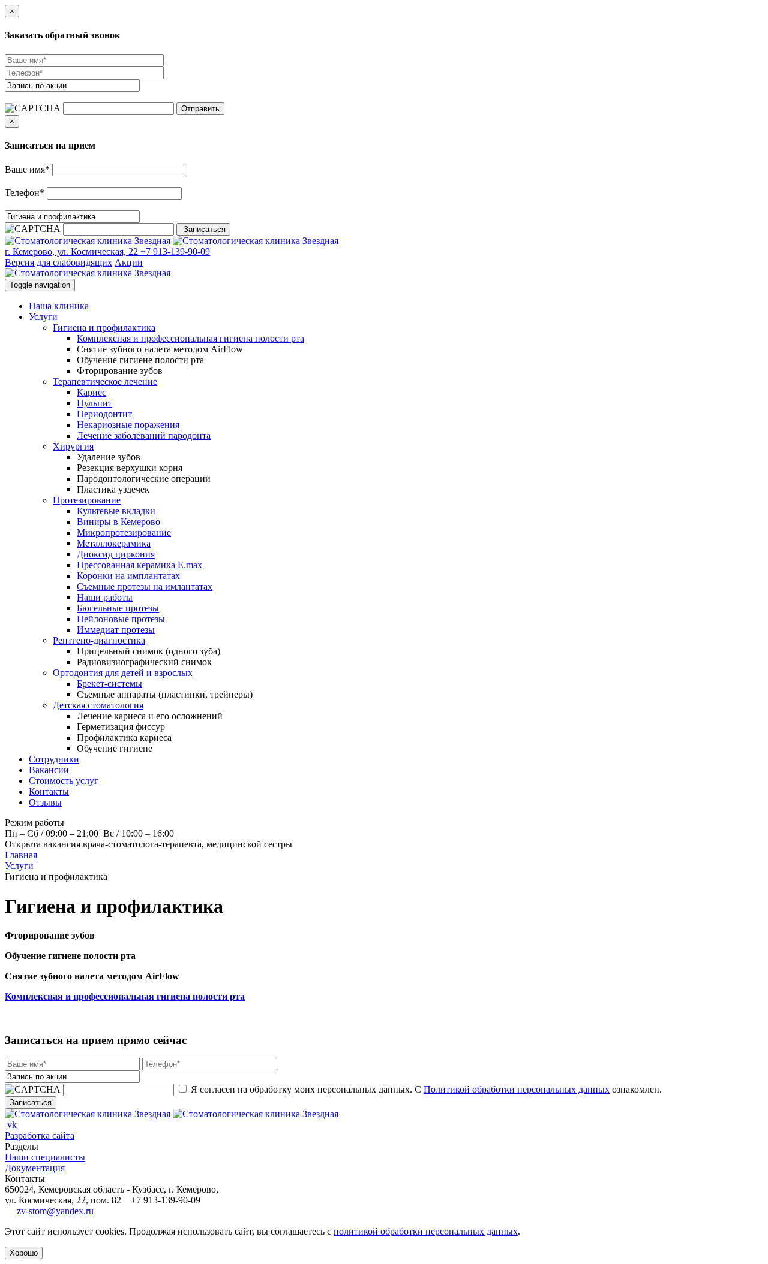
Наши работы (105, 597)
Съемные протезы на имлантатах (144, 586)
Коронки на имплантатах (128, 576)
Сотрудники (54, 759)
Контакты (49, 791)
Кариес (91, 392)
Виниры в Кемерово (118, 522)
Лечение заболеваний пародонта (144, 435)
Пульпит (94, 403)
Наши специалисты (45, 1157)
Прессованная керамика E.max (139, 565)
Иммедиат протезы (116, 630)
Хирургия (73, 446)
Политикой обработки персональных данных (517, 1089)
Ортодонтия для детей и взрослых (123, 673)
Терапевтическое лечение (105, 381)
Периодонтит (104, 414)
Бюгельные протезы (118, 608)
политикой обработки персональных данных (426, 1231)
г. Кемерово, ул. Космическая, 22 (71, 251)
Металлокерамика (114, 543)
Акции (129, 262)
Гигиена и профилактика (104, 327)
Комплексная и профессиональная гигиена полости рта (190, 338)
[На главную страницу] (87, 241)
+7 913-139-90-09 (174, 251)
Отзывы (45, 802)
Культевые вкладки (116, 511)
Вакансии (49, 770)
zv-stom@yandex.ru (55, 1211)
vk (12, 1125)
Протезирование (87, 500)
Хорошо (24, 1252)
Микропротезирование (124, 532)
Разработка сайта (39, 1135)
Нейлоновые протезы (121, 619)
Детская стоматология (98, 705)
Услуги (43, 317)
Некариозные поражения (128, 425)
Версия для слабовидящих (58, 262)
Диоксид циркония (116, 554)
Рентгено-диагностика (99, 640)
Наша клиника (59, 306)
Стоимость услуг (63, 781)
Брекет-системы (109, 683)
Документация (35, 1168)
